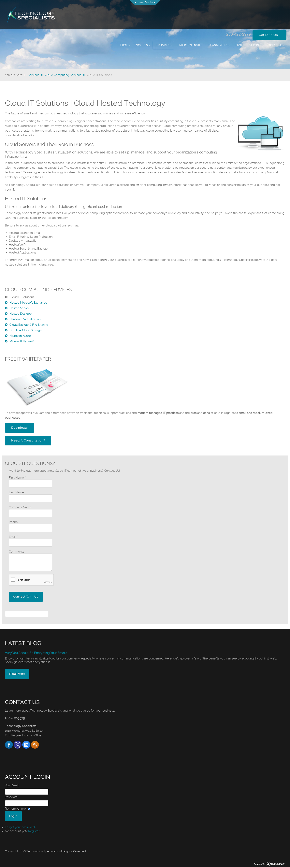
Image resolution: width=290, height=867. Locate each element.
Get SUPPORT (269, 35)
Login (140, 2)
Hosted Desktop (20, 313)
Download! (19, 427)
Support (254, 45)
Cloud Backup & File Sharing (28, 324)
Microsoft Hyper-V (21, 341)
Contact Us (275, 45)
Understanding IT (189, 45)
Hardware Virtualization (25, 319)
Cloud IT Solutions (21, 297)
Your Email (12, 785)
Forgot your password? (20, 827)
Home (123, 45)
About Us (142, 45)
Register (149, 2)
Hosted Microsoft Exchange (28, 302)
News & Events (218, 45)
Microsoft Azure (20, 336)
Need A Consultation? (28, 440)
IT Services (162, 45)
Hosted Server (19, 308)
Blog (239, 45)
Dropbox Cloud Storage (25, 330)
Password (11, 797)
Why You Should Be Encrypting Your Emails (36, 653)
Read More (17, 673)
